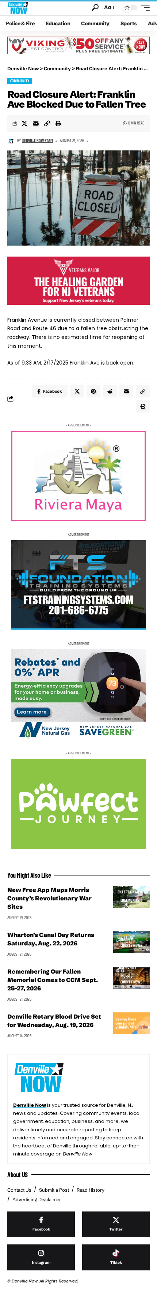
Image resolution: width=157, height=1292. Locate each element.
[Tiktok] (116, 1257)
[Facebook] (41, 1224)
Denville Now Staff (37, 141)
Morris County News (131, 943)
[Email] (36, 123)
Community (20, 81)
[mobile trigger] (143, 8)
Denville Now (29, 1105)
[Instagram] (41, 1257)
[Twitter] (116, 1224)
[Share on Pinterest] (93, 391)
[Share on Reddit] (110, 391)
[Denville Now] (18, 8)
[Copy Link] (47, 123)
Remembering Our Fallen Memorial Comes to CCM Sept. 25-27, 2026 (52, 980)
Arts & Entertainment (131, 889)
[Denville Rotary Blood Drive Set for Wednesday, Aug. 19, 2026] (131, 1023)
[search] (95, 7)
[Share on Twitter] (24, 123)
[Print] (58, 123)
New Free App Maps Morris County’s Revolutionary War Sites (49, 898)
